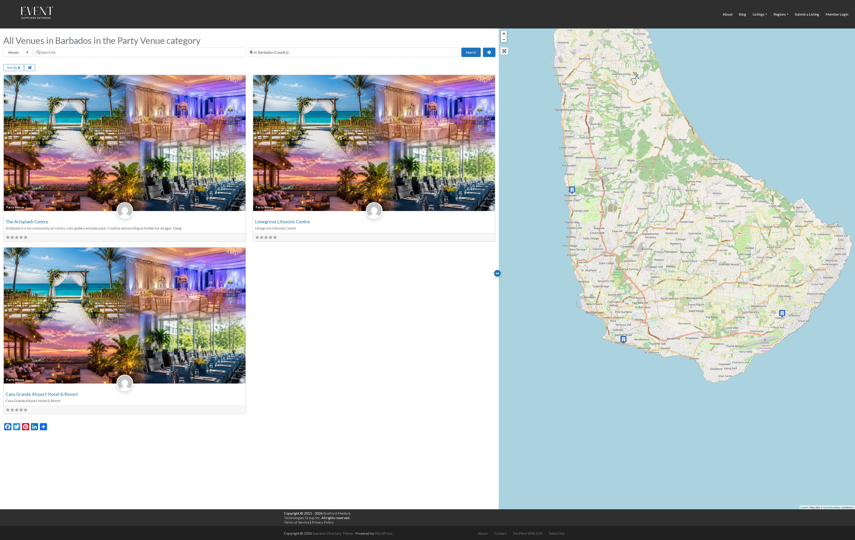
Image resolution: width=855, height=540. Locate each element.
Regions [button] (780, 14)
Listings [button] (758, 14)
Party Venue (15, 207)
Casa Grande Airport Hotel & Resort (42, 394)
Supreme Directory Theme (333, 533)
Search (473, 52)
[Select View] (29, 67)
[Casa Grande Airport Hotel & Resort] (782, 313)
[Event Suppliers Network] (37, 13)
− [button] (504, 39)
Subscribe (556, 533)
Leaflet (804, 507)
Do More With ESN (528, 533)
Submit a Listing (807, 14)
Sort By (12, 67)
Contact (500, 533)
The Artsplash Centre (27, 221)
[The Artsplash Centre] (623, 339)
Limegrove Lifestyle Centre (282, 221)
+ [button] (504, 33)
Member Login (837, 14)
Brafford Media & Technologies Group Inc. (317, 515)
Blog (742, 14)
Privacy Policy (323, 522)
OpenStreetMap (831, 507)
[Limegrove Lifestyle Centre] (572, 190)
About (728, 14)
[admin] (124, 215)
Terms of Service (296, 522)
